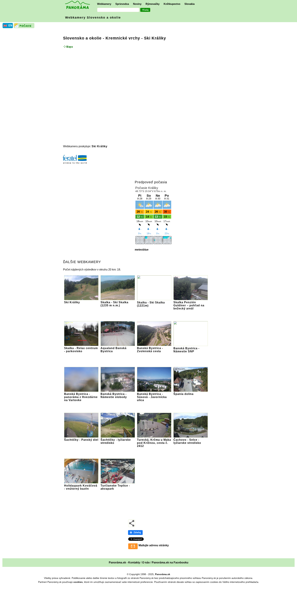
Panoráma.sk (162, 574)
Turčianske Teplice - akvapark (115, 487)
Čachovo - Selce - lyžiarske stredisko (187, 441)
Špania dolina (183, 393)
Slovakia (189, 3)
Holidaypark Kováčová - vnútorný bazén (80, 487)
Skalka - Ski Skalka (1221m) (151, 304)
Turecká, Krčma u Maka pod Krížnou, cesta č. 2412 (154, 442)
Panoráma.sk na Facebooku (170, 562)
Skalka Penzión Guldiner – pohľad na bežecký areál (188, 305)
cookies (78, 582)
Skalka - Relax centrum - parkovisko (81, 350)
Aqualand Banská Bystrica (113, 350)
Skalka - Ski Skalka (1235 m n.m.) (114, 304)
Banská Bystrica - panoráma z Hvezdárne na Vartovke (81, 397)
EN (10, 25)
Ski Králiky (99, 146)
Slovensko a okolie (82, 38)
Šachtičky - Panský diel (81, 439)
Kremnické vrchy (123, 38)
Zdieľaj (137, 532)
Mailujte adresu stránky (154, 545)
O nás (146, 562)
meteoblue (141, 249)
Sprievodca (122, 3)
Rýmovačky (153, 3)
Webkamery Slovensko (93, 17)
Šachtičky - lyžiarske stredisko (116, 441)
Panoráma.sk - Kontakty (124, 562)
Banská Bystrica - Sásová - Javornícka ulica (152, 397)
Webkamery (104, 3)
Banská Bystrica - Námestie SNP (186, 350)
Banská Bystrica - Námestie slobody (114, 395)
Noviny (137, 3)
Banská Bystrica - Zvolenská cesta (150, 350)
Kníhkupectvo (172, 3)
